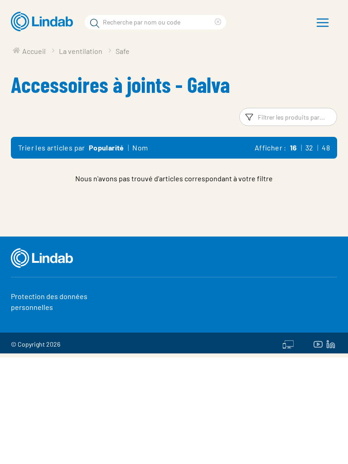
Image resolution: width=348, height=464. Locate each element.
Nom (140, 147)
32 (309, 147)
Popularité (106, 147)
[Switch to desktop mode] (288, 343)
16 (293, 147)
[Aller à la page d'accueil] (44, 22)
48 (326, 147)
